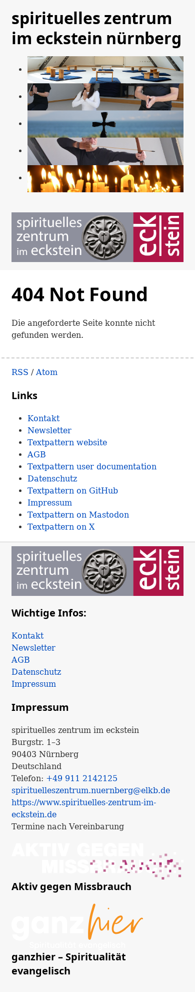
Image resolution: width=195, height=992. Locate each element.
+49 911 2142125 (82, 778)
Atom (47, 372)
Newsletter (50, 430)
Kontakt (44, 418)
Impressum (50, 503)
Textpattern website (67, 442)
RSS (20, 372)
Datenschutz (52, 478)
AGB (37, 454)
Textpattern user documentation (92, 466)
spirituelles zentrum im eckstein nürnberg (96, 28)
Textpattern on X (61, 527)
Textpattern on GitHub (73, 490)
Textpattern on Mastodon (78, 515)
